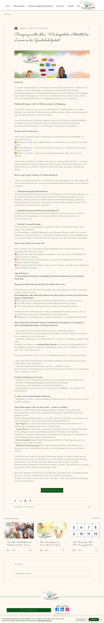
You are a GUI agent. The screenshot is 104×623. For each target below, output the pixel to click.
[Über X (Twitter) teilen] (20, 501)
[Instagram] (67, 609)
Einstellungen (81, 620)
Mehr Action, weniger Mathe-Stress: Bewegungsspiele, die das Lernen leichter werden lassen (83, 543)
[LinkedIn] (62, 609)
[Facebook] (57, 609)
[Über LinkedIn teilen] (25, 501)
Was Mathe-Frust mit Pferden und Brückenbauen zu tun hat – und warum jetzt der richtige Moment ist (19, 543)
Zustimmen (93, 620)
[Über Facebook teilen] (15, 501)
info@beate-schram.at (62, 613)
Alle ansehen (96, 518)
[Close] (101, 619)
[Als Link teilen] (30, 501)
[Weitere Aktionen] (88, 28)
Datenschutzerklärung (45, 620)
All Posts (7, 14)
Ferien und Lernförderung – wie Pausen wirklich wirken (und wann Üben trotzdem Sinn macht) (50, 543)
